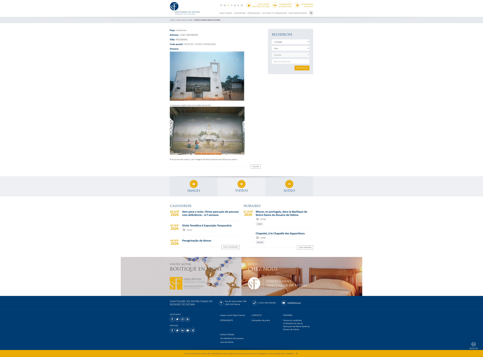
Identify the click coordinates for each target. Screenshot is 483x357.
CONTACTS (256, 315)
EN (225, 5)
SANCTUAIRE (225, 13)
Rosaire (260, 242)
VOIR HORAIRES (305, 247)
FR (228, 5)
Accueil (172, 20)
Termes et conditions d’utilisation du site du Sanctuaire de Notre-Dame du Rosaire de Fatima (296, 325)
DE (242, 5)
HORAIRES (287, 315)
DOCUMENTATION (298, 13)
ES (235, 5)
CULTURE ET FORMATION (274, 13)
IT (231, 5)
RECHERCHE (302, 67)
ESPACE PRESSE (227, 334)
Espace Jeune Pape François (232, 315)
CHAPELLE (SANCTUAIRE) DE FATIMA (207, 20)
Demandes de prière (261, 320)
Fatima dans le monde (184, 20)
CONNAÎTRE (240, 13)
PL (238, 5)
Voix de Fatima (226, 341)
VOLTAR (255, 166)
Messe (259, 224)
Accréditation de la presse (232, 338)
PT (221, 5)
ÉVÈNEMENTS (226, 320)
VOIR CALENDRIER (230, 247)
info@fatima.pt (294, 302)
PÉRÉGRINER (253, 13)
